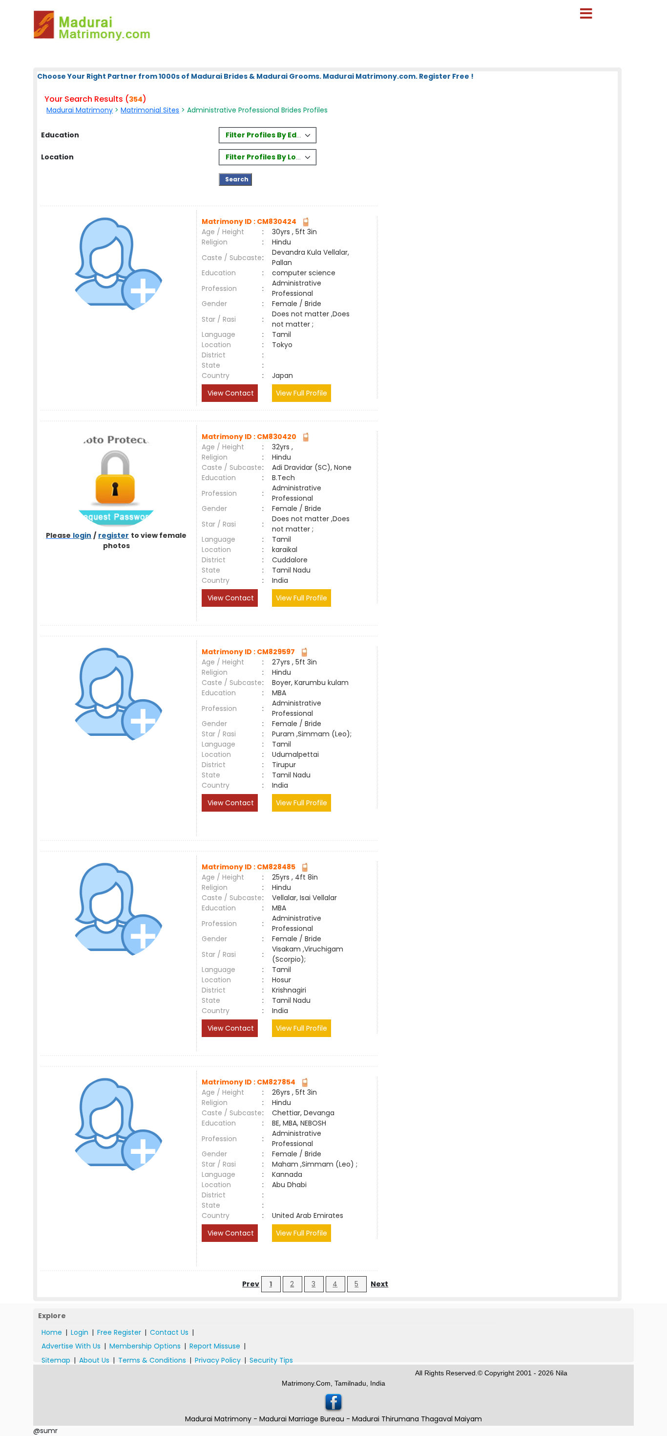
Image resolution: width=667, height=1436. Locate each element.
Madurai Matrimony (79, 110)
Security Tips (271, 1360)
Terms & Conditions (152, 1360)
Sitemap (56, 1360)
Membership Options (145, 1346)
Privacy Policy (218, 1360)
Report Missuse (214, 1346)
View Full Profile (301, 393)
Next (379, 1284)
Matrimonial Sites (150, 110)
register (113, 535)
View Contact (230, 393)
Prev (250, 1284)
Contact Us (169, 1332)
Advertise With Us (71, 1346)
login (82, 535)
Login (79, 1332)
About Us (94, 1360)
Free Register (119, 1332)
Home (52, 1332)
